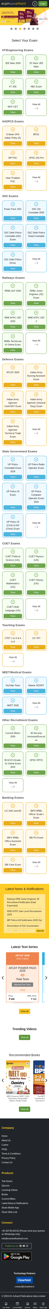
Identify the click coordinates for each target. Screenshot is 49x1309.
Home (4, 1136)
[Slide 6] (33, 28)
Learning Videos (10, 1190)
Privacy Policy (8, 1158)
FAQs (4, 1149)
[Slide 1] (11, 28)
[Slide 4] (24, 28)
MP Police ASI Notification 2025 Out (24, 920)
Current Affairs (8, 1199)
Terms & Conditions (11, 1153)
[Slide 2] (16, 28)
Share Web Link (9, 1212)
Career (5, 1145)
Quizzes (6, 1185)
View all (40, 931)
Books (5, 1194)
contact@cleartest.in (24, 1286)
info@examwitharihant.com (15, 1238)
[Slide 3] (20, 28)
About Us (6, 1140)
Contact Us (7, 1162)
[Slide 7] (37, 28)
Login (43, 3)
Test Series (7, 1181)
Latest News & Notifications (15, 1203)
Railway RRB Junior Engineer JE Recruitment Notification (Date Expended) (23, 902)
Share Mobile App (10, 1207)
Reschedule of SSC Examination (23, 926)
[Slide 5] (29, 28)
